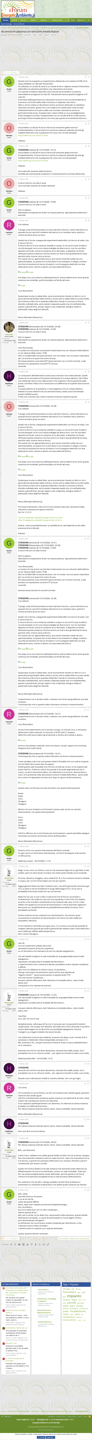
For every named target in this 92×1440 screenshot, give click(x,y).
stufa (77, 1314)
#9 (89, 402)
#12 (88, 846)
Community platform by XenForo (46, 1427)
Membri (44, 20)
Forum (5, 20)
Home (85, 1416)
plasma (46, 35)
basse (35, 35)
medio (41, 35)
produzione (83, 1308)
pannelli (71, 1302)
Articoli (14, 20)
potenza (66, 1308)
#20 (88, 1190)
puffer (66, 1311)
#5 (89, 198)
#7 (89, 323)
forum (78, 1289)
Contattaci (51, 1416)
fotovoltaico (69, 1292)
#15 (88, 991)
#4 (89, 179)
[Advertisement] (46, 53)
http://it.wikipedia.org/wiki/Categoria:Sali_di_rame (40, 517)
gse (64, 1296)
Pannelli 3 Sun (11, 1343)
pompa (79, 1305)
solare (66, 1314)
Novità (23, 20)
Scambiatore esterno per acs (17, 1328)
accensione (27, 35)
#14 (88, 939)
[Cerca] (89, 20)
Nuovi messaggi (6, 24)
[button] (27, 20)
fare (72, 1289)
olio (64, 1303)
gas (79, 1292)
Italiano (9, 1416)
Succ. (15, 73)
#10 (88, 539)
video (84, 1320)
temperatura (69, 1317)
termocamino (69, 1320)
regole (79, 1320)
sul (82, 1314)
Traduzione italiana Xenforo (46, 1430)
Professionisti (57, 20)
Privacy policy (71, 1416)
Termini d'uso (60, 1416)
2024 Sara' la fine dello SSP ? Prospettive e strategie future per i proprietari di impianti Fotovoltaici (17, 1291)
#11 (88, 710)
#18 (88, 1119)
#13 (88, 866)
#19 (88, 1138)
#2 (89, 123)
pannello (80, 1303)
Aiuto (79, 1416)
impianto (74, 1296)
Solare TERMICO (11, 1355)
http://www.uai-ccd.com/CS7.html (33, 135)
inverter (66, 1299)
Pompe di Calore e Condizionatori (17, 1340)
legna (74, 1299)
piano (72, 1305)
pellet (65, 1305)
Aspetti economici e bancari (15, 1325)
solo (71, 1314)
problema (74, 1308)
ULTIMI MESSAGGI (10, 1284)
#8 (89, 372)
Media (33, 20)
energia (66, 1289)
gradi (84, 1292)
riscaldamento (78, 1311)
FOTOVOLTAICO (11, 1307)
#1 (89, 77)
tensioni (53, 35)
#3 (89, 146)
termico (79, 1317)
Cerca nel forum (19, 24)
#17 (88, 1084)
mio (84, 1300)
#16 (88, 1064)
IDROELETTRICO (11, 1373)
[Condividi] (85, 77)
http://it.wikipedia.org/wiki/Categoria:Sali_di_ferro (40, 520)
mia (79, 1300)
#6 (89, 220)
